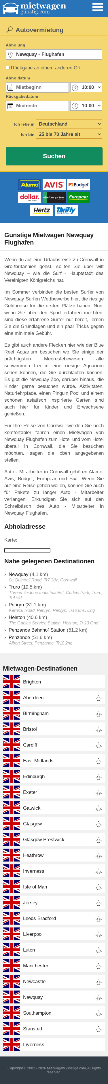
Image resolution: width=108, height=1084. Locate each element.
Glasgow (32, 824)
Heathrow (33, 855)
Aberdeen (33, 697)
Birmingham (36, 713)
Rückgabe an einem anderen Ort (46, 68)
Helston (17, 617)
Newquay (19, 574)
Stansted (32, 1029)
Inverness (33, 871)
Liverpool (33, 934)
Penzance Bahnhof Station (37, 630)
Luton (29, 950)
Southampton (37, 1013)
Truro (14, 587)
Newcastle (34, 981)
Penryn (16, 605)
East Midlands (38, 760)
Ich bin (28, 134)
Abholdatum (18, 78)
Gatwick (32, 808)
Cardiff (30, 745)
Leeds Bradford (39, 918)
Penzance (19, 637)
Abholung (15, 45)
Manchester (35, 965)
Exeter (30, 792)
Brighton (32, 682)
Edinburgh (34, 776)
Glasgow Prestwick (44, 839)
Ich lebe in (24, 124)
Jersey (30, 902)
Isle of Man (35, 887)
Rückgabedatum (22, 96)
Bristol (30, 729)
